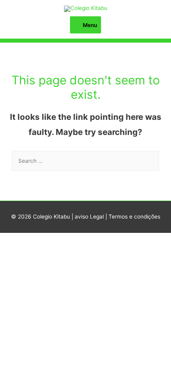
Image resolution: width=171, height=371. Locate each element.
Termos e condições (134, 216)
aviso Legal (89, 216)
